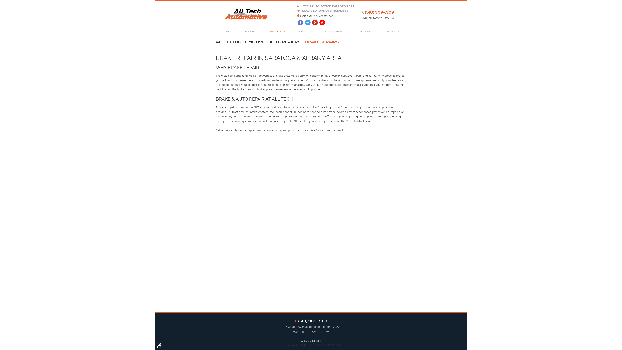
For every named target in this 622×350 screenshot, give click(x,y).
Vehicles (249, 31)
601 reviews (326, 16)
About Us (305, 31)
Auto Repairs (277, 31)
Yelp (315, 22)
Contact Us (392, 31)
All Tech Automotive (240, 42)
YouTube (322, 22)
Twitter (308, 22)
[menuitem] (226, 32)
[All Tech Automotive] (246, 14)
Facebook (300, 22)
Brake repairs (322, 42)
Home (226, 31)
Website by (311, 341)
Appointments (334, 31)
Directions (363, 31)
